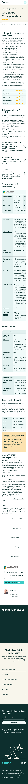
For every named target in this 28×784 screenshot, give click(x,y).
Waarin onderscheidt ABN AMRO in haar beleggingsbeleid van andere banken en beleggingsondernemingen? (12, 146)
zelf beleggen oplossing (16, 85)
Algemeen (4, 24)
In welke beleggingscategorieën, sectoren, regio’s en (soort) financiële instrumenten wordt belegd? (12, 174)
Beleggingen (12, 24)
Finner (3, 8)
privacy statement (17, 732)
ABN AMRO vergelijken (15, 82)
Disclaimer (11, 777)
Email (5, 716)
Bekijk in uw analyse (18, 421)
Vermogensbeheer (11, 8)
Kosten (19, 24)
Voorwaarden (5, 777)
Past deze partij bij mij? (11, 582)
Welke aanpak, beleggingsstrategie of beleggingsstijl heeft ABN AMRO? (11, 160)
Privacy (17, 777)
